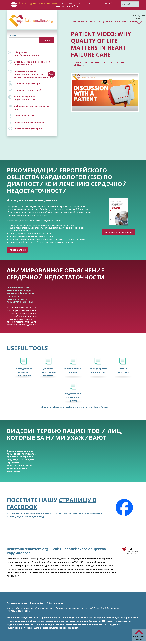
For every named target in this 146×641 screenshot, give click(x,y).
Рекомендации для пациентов (38, 3)
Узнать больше (17, 249)
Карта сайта (36, 603)
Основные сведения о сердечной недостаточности (32, 63)
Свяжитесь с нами (17, 603)
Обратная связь (55, 603)
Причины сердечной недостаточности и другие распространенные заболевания (34, 74)
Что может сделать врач (27, 83)
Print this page (117, 62)
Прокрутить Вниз (138, 16)
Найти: (12, 35)
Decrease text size (99, 62)
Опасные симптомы (25, 115)
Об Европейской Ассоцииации (104, 608)
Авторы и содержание (19, 610)
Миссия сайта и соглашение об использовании (29, 608)
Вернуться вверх (139, 637)
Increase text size (79, 62)
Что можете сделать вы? (27, 90)
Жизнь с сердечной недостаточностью (24, 98)
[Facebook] (124, 507)
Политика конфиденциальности (71, 608)
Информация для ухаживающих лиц (31, 107)
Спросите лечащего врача (28, 128)
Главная (75, 21)
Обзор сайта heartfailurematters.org (26, 54)
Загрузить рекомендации (118, 232)
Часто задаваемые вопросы (29, 122)
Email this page (78, 65)
